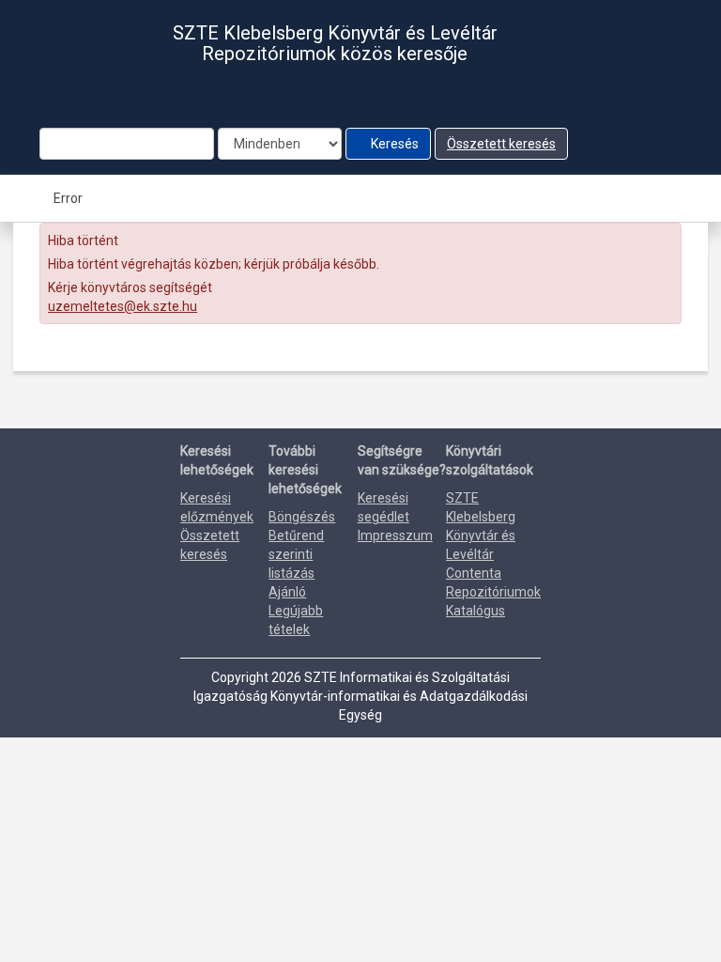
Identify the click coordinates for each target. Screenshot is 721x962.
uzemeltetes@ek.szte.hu (122, 306)
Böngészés (301, 516)
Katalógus (475, 610)
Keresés (393, 143)
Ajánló (287, 591)
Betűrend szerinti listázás (296, 554)
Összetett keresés (501, 143)
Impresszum (395, 535)
